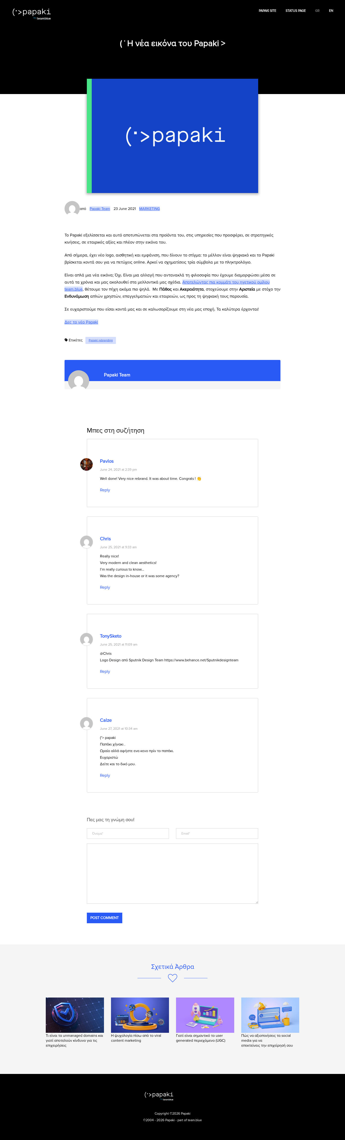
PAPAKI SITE (267, 11)
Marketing (149, 208)
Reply (105, 490)
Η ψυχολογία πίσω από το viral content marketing (136, 1038)
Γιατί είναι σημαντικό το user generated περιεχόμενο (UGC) (200, 1038)
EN (331, 11)
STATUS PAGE (296, 11)
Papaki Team (100, 208)
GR (317, 11)
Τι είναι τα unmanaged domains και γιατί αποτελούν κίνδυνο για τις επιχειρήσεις (74, 1040)
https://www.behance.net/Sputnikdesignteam (201, 660)
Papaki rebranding (101, 340)
